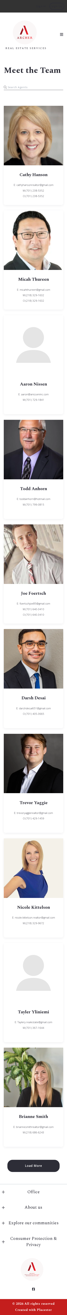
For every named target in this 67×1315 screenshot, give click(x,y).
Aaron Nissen (33, 384)
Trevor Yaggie (34, 802)
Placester (44, 1310)
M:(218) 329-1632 (33, 295)
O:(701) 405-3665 (33, 713)
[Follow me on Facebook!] (33, 1289)
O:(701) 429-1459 (33, 818)
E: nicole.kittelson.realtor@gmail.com (33, 917)
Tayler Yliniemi (33, 1012)
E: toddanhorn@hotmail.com (33, 499)
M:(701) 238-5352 (33, 190)
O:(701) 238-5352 (33, 196)
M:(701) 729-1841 (33, 399)
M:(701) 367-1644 (33, 1027)
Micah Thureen (33, 279)
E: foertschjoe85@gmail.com (33, 603)
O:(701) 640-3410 (33, 614)
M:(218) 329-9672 (33, 923)
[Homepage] (26, 32)
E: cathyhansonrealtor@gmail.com (33, 185)
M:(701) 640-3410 (33, 609)
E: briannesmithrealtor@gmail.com (33, 1127)
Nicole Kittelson (33, 907)
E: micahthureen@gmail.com (33, 289)
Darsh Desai (33, 698)
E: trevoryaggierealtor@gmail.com (33, 813)
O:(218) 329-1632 (33, 300)
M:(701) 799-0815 (33, 504)
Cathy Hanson (34, 174)
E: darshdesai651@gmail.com (33, 708)
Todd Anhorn (33, 488)
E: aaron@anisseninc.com (33, 394)
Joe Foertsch (33, 593)
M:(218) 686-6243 (33, 1132)
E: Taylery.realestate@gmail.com (33, 1022)
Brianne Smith (33, 1116)
